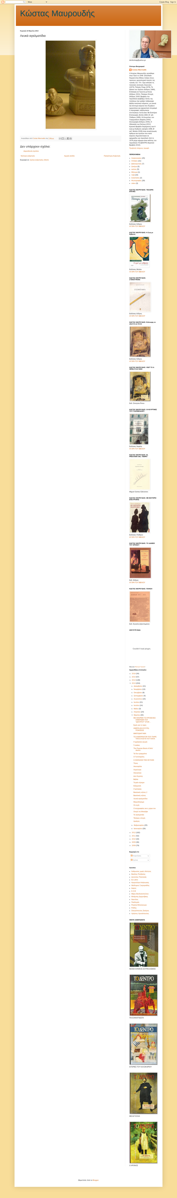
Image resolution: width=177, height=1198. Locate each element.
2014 (134, 680)
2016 (134, 674)
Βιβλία (135, 779)
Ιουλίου (137, 702)
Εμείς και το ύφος (139, 725)
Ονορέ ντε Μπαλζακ (140, 812)
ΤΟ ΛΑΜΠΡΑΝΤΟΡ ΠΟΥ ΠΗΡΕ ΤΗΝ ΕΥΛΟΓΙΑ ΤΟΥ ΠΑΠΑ (145, 738)
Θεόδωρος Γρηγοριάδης (140, 885)
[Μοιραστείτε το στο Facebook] (68, 138)
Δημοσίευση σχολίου (31, 151)
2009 (134, 842)
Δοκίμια (134, 167)
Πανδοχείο (135, 902)
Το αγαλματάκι (138, 815)
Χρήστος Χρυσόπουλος (140, 914)
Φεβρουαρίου (139, 825)
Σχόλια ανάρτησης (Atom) (39, 160)
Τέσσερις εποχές (139, 818)
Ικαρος (133, 888)
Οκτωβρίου (138, 693)
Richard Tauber (140, 667)
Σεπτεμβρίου (139, 696)
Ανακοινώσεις (136, 158)
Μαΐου (136, 709)
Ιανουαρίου (138, 829)
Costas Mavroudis (139, 70)
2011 (134, 836)
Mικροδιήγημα (138, 802)
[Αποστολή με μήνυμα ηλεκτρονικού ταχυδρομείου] (60, 138)
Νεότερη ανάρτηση (28, 156)
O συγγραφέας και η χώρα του (144, 808)
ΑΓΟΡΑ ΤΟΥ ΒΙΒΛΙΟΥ (137, 226)
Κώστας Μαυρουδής (57, 13)
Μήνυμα (134, 172)
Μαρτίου (137, 715)
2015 (134, 677)
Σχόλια (135, 860)
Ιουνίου (137, 705)
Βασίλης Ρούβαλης (138, 874)
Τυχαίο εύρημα (138, 783)
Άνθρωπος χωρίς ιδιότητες (141, 871)
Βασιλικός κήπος (139, 795)
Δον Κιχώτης (138, 776)
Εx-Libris (134, 880)
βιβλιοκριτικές (136, 164)
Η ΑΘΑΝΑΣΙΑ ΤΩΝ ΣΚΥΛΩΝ (143, 760)
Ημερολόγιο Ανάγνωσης (140, 883)
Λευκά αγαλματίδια (140, 799)
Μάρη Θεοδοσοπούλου (140, 894)
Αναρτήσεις (136, 856)
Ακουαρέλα (137, 766)
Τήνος (135, 763)
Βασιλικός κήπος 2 (140, 792)
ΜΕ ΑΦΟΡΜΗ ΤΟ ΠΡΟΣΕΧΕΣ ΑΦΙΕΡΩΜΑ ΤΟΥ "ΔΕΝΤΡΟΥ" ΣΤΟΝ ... (144, 720)
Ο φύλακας (137, 789)
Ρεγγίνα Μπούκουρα (139, 905)
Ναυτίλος (134, 899)
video (133, 183)
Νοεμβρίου (138, 689)
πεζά (133, 175)
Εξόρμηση (137, 786)
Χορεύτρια (137, 770)
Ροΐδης (134, 908)
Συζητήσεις (135, 178)
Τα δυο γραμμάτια (140, 754)
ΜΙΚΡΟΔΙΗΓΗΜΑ (139, 733)
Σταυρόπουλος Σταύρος (140, 911)
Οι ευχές (136, 805)
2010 (134, 839)
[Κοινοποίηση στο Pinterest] (70, 138)
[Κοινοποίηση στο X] (65, 138)
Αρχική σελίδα (69, 156)
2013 (134, 683)
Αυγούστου (138, 699)
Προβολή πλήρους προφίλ (139, 148)
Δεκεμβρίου (138, 686)
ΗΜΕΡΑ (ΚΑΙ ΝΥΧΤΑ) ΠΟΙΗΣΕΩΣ (141, 729)
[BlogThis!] (62, 138)
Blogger (95, 1180)
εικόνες (134, 169)
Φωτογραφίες (136, 181)
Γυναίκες (136, 745)
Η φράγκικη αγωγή (140, 742)
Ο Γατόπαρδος (139, 757)
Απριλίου (137, 712)
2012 (134, 833)
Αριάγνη (136, 821)
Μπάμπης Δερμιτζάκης (139, 897)
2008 (134, 845)
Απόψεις (134, 161)
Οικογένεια (137, 773)
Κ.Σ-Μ (133, 891)
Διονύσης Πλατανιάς (139, 877)
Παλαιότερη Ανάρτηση (112, 156)
